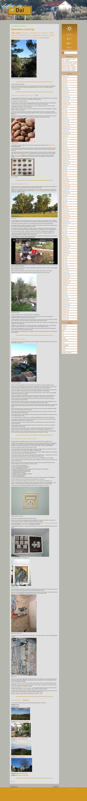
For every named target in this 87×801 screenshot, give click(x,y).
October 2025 (65, 101)
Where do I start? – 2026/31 (69, 67)
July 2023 (64, 168)
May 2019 (64, 292)
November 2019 (66, 277)
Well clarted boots (20, 756)
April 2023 (64, 175)
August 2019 (65, 284)
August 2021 (65, 225)
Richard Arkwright (46, 523)
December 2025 (66, 96)
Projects (64, 347)
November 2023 (66, 158)
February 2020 (65, 269)
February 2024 (65, 150)
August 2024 (65, 136)
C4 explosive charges (26, 687)
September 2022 (66, 192)
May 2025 (64, 113)
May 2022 (64, 202)
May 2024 (64, 143)
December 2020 (66, 244)
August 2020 (65, 254)
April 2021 (64, 235)
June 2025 (64, 111)
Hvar (63, 342)
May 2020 (64, 262)
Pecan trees (52, 145)
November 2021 (66, 217)
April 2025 (64, 116)
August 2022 (65, 195)
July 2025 (64, 108)
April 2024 (64, 145)
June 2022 (64, 200)
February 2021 (65, 240)
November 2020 (66, 247)
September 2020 (66, 252)
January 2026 (65, 93)
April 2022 (64, 205)
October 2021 (65, 220)
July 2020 (64, 257)
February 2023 (65, 180)
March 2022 (65, 207)
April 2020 (64, 264)
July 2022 (64, 197)
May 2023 (64, 173)
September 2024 (66, 133)
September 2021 (66, 222)
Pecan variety (17, 155)
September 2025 (66, 103)
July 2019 (64, 287)
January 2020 (65, 272)
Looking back (43, 38)
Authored (64, 325)
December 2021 (66, 215)
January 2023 (65, 183)
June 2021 (64, 230)
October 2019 (65, 279)
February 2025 (65, 121)
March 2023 (65, 178)
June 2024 (64, 140)
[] (36, 38)
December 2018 (66, 304)
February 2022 (65, 210)
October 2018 (65, 309)
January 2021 (65, 242)
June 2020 (64, 259)
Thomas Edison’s (25, 524)
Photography (65, 345)
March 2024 (65, 148)
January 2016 (65, 316)
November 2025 (66, 98)
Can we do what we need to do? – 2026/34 (68, 60)
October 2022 (65, 190)
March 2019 (65, 296)
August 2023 (65, 165)
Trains (63, 350)
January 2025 (65, 123)
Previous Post (14, 786)
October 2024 (65, 131)
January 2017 (65, 314)
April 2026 (64, 86)
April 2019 (64, 294)
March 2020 (65, 267)
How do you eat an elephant (22, 721)
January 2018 (65, 311)
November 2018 (66, 306)
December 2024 (66, 126)
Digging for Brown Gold (21, 773)
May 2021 (64, 232)
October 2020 (65, 249)
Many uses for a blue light (21, 775)
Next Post (56, 786)
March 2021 (65, 237)
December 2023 (66, 155)
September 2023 (66, 163)
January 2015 (65, 319)
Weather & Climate (66, 352)
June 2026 (64, 81)
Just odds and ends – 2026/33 (69, 62)
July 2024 (64, 138)
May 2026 (64, 83)
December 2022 (66, 185)
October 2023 (65, 160)
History (64, 337)
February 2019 (65, 299)
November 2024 (66, 128)
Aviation (64, 328)
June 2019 (64, 289)
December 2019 (66, 274)
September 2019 (66, 282)
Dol (63, 335)
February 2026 (65, 91)
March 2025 (65, 118)
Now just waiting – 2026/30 (68, 70)
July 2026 (64, 79)
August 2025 (65, 106)
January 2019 (65, 301)
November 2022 (66, 188)
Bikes (63, 330)
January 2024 (65, 153)
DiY (63, 332)
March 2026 (65, 88)
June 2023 (64, 170)
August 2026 (65, 76)
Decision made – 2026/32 (68, 65)
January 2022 (65, 212)
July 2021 (64, 227)
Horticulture (13, 781)
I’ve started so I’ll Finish (21, 739)
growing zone (37, 190)
